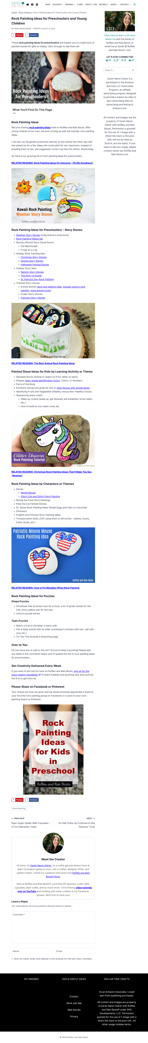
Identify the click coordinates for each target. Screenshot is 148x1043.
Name (16, 951)
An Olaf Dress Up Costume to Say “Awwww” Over (76, 822)
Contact (74, 996)
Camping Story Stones (33, 297)
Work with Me (74, 1003)
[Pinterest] (37, 4)
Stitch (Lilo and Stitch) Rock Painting (40, 496)
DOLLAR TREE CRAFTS (117, 979)
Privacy (74, 1016)
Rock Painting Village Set (29, 238)
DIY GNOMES (31, 979)
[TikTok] (84, 990)
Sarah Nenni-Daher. (41, 865)
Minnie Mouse (28, 492)
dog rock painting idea (50, 286)
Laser (80, 4)
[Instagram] (68, 990)
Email (59, 951)
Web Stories (74, 1009)
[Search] (133, 70)
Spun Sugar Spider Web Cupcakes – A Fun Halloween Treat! (30, 822)
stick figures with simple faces (73, 387)
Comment (19, 914)
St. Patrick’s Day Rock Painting (37, 279)
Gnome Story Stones (32, 260)
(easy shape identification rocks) (42, 380)
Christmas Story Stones (34, 257)
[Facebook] (63, 990)
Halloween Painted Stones (35, 264)
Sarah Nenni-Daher (22, 29)
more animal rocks (40, 290)
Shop (47, 4)
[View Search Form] (135, 4)
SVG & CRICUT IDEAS (74, 979)
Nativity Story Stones (32, 272)
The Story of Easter (31, 275)
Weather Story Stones (28, 235)
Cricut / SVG (91, 4)
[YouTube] (79, 990)
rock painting (19, 808)
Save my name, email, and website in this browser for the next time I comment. (53, 959)
